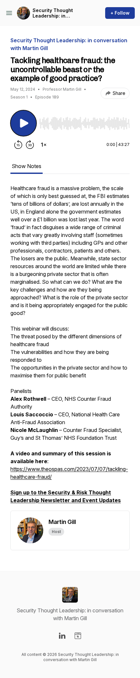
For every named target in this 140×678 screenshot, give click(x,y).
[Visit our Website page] (78, 635)
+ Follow (120, 13)
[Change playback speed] (43, 144)
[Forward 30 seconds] (30, 144)
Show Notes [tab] (26, 166)
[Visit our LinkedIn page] (62, 635)
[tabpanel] (70, 347)
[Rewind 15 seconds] (18, 144)
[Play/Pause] (23, 123)
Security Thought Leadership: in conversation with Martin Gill (62, 13)
